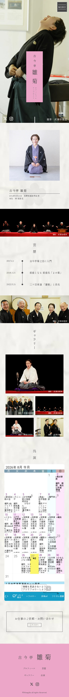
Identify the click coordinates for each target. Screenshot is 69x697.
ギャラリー (29, 675)
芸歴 (44, 668)
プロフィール (29, 668)
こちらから (34, 625)
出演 (43, 675)
